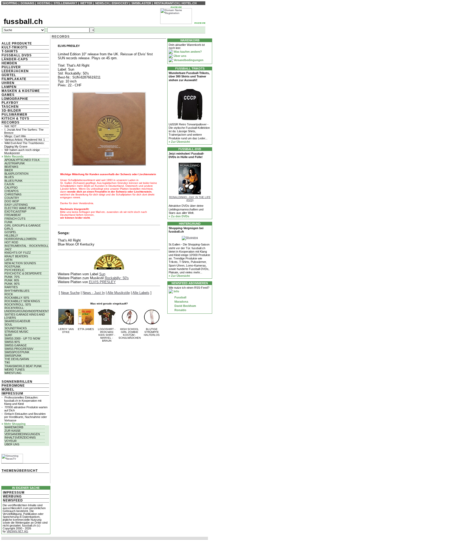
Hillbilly (11, 235)
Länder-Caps (15, 59)
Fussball (180, 297)
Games (8, 95)
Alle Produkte (17, 43)
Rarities (11, 287)
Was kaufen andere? (187, 51)
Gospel (10, 232)
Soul (8, 324)
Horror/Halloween (20, 238)
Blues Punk (13, 180)
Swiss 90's (12, 341)
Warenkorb (13, 427)
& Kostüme (28, 91)
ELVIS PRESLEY (102, 282)
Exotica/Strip (15, 211)
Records (11, 122)
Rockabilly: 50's (16, 297)
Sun (102, 274)
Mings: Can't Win (15, 136)
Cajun (9, 184)
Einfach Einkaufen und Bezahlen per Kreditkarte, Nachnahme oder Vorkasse (25, 417)
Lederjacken (15, 71)
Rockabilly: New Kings (22, 301)
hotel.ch (189, 3)
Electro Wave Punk (20, 208)
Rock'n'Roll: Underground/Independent (26, 309)
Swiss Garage (15, 345)
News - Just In (94, 293)
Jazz (8, 249)
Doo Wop (11, 201)
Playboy (10, 103)
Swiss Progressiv (18, 348)
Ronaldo (180, 310)
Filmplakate (14, 79)
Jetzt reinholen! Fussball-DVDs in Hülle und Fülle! (186, 155)
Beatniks (11, 166)
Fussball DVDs (17, 55)
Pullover (11, 67)
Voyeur (10, 440)
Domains (27, 3)
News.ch (102, 3)
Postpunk (12, 266)
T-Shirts (10, 51)
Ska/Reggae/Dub (17, 321)
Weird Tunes (14, 369)
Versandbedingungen (22, 434)
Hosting (44, 3)
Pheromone (13, 385)
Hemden (9, 63)
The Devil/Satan (16, 359)
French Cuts (14, 218)
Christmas (12, 194)
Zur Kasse (12, 430)
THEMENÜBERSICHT (20, 471)
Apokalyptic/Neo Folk (22, 159)
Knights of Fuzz (17, 252)
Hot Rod (11, 242)
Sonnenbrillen (17, 381)
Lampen (9, 87)
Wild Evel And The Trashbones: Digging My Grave (24, 144)
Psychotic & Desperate (23, 273)
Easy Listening (16, 204)
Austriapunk (14, 163)
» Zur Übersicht (179, 141)
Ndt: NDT (10, 126)
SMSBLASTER (141, 3)
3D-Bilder (11, 110)
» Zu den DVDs (179, 216)
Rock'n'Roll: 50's (17, 304)
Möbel (8, 389)
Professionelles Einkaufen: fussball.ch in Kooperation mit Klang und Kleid (22, 400)
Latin (8, 259)
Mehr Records (13, 156)
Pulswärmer (14, 114)
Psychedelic (14, 270)
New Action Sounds (20, 263)
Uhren (8, 83)
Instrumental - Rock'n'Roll (26, 245)
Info (176, 291)
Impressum (12, 393)
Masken (9, 91)
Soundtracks (15, 328)
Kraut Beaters (16, 256)
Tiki (7, 362)
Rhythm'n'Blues (16, 290)
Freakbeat (12, 215)
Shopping (10, 3)
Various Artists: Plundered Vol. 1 (24, 139)
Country (11, 197)
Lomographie (15, 99)
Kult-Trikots (14, 47)
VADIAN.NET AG (17, 531)
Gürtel (9, 75)
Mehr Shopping (15, 423)
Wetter (86, 3)
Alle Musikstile (118, 293)
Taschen (10, 107)
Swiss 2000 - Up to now (22, 338)
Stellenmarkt (65, 3)
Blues (9, 177)
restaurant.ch (166, 3)
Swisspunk (12, 355)
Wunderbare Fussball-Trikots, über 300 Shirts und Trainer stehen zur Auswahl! (189, 76)
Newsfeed (13, 500)
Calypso (11, 187)
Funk (8, 222)
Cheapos (11, 191)
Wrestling (13, 373)
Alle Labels (140, 293)
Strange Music (16, 331)
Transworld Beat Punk (23, 366)
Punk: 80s (11, 280)
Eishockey (120, 3)
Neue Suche (70, 293)
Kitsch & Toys (15, 118)
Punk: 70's (12, 276)
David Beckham (185, 305)
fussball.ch (23, 21)
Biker (8, 170)
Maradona (181, 301)
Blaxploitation (16, 173)
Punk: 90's (12, 283)
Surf (8, 335)
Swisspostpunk (16, 352)
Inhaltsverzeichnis (20, 437)
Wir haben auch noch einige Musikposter (22, 151)
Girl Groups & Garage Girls (22, 227)
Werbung (12, 496)
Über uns (11, 444)
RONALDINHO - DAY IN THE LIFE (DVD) (190, 198)
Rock (8, 294)
